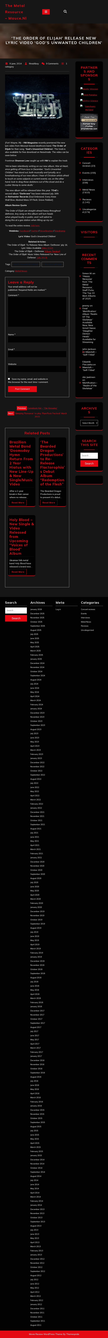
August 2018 (35, 977)
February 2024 (36, 704)
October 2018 (36, 969)
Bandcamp (60, 231)
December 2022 (37, 762)
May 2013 (34, 1238)
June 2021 (34, 837)
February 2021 (36, 853)
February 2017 (36, 1052)
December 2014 (37, 1159)
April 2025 (34, 647)
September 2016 (37, 1073)
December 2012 (37, 1259)
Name (11, 334)
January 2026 (36, 609)
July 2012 (34, 1279)
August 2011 (35, 1325)
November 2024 (37, 667)
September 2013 (37, 1221)
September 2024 (37, 675)
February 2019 (36, 953)
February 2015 (36, 1151)
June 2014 (34, 1184)
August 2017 (35, 1027)
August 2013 (35, 1226)
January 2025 (36, 659)
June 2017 (34, 1035)
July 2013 (34, 1230)
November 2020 (37, 866)
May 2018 (34, 990)
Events (86, 172)
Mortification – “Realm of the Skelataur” (89, 385)
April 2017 (34, 1044)
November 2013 (37, 1213)
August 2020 (35, 878)
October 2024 (36, 671)
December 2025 (37, 613)
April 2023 (34, 746)
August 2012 (35, 1275)
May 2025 (34, 642)
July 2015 (34, 1130)
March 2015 (35, 1147)
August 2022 (35, 779)
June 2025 (34, 638)
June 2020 (34, 886)
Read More (18, 502)
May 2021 (34, 841)
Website (12, 364)
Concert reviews (86, 164)
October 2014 (36, 1168)
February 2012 (36, 1300)
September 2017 (37, 1023)
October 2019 (36, 920)
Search (89, 463)
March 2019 (35, 948)
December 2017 (37, 1011)
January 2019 (36, 957)
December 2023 (37, 713)
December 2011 (37, 1308)
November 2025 (37, 617)
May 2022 (34, 791)
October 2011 (36, 1317)
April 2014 (34, 1193)
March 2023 (35, 750)
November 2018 (37, 965)
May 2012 (34, 1288)
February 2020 (36, 903)
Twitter (34, 231)
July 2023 (34, 733)
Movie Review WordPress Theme (45, 1334)
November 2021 (37, 816)
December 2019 (37, 911)
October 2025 (36, 622)
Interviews (87, 179)
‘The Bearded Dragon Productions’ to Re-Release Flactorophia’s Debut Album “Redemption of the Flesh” (52, 463)
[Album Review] (52, 251)
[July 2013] (41, 257)
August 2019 (35, 928)
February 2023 (36, 754)
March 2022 (35, 800)
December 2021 (37, 812)
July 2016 (34, 1081)
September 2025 (37, 626)
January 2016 (36, 1106)
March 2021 (35, 849)
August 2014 (35, 1176)
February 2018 (36, 1002)
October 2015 (36, 1118)
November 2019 (37, 915)
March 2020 (35, 899)
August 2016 (35, 1077)
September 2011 (37, 1321)
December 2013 (37, 1209)
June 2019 (34, 936)
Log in (58, 609)
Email (11, 349)
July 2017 (34, 1031)
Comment (13, 295)
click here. (35, 225)
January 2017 (36, 1056)
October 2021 (36, 820)
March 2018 (35, 998)
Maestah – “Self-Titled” (89, 353)
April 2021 (34, 845)
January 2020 (36, 907)
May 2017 (34, 1039)
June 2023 (34, 738)
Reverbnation (46, 231)
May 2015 (34, 1139)
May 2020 (34, 891)
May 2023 (34, 742)
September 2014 (37, 1172)
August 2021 (35, 829)
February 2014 (36, 1201)
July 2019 (34, 932)
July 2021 (34, 833)
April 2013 (34, 1242)
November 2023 (37, 717)
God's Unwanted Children (26, 264)
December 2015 (37, 1110)
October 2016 (36, 1068)
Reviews (86, 199)
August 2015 (35, 1126)
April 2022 (34, 795)
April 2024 (34, 696)
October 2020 (36, 870)
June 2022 (34, 787)
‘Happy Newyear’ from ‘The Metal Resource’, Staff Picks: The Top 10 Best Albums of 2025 (89, 287)
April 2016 (34, 1093)
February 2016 (36, 1102)
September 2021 (37, 824)
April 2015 (34, 1143)
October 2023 (36, 721)
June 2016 (34, 1085)
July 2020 (34, 882)
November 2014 (37, 1164)
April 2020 (34, 895)
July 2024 (34, 684)
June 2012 (34, 1284)
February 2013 (36, 1251)
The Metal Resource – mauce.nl (16, 11)
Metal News (21, 271)
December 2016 (37, 1060)
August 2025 (35, 630)
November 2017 (37, 1015)
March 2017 (35, 1048)
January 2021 (36, 857)
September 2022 (37, 775)
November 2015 (37, 1114)
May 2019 (34, 940)
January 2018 (36, 1006)
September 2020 (37, 874)
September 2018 (37, 973)
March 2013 (35, 1246)
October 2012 (36, 1267)
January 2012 (36, 1304)
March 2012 (35, 1296)
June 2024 (34, 688)
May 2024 (34, 692)
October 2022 (36, 771)
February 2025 (36, 655)
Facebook (24, 231)
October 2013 (36, 1217)
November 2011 (37, 1312)
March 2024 (35, 700)
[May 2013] (47, 248)
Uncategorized (87, 630)
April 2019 (34, 944)
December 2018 (37, 961)
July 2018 (34, 982)
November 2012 (37, 1263)
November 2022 (37, 766)
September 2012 (37, 1271)
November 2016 (37, 1064)
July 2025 (34, 634)
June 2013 (34, 1234)
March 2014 (35, 1197)
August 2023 (35, 729)
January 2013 (36, 1255)
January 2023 (36, 758)
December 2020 (37, 862)
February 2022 (36, 804)
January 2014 (36, 1205)
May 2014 (34, 1188)
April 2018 (34, 994)
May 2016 (34, 1089)
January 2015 (36, 1155)
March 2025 (35, 651)
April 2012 (34, 1292)
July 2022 (34, 783)
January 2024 (36, 708)
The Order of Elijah (53, 264)
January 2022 (36, 808)
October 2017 (36, 1019)
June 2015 (34, 1135)
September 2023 (37, 725)
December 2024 (37, 663)
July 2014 (34, 1180)
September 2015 (37, 1122)
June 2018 (34, 986)
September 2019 (37, 924)
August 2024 (35, 680)
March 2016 (35, 1097)
